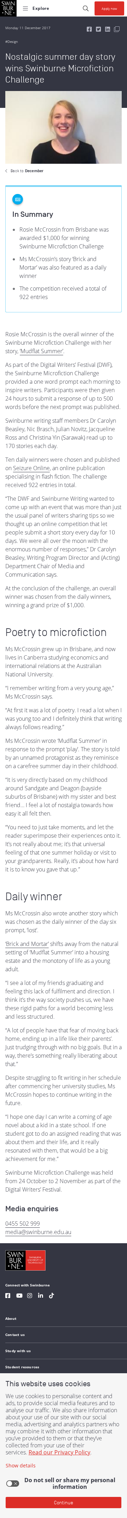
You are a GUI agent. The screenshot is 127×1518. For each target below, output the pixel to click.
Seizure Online (31, 468)
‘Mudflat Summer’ (41, 351)
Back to (27, 171)
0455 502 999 (22, 1223)
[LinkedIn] (40, 1296)
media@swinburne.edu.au (38, 1232)
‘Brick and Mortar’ (27, 944)
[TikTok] (51, 1296)
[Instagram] (29, 1296)
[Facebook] (7, 1296)
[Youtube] (19, 1296)
